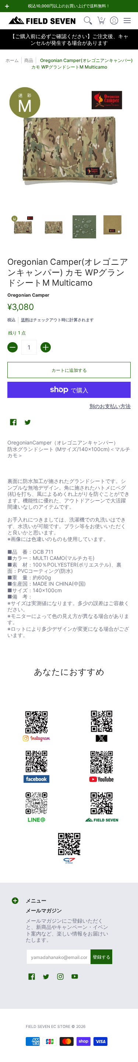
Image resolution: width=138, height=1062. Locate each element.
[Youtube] (102, 765)
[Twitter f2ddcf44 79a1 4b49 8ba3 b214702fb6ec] (102, 725)
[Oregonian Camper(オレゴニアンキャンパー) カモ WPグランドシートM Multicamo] (23, 227)
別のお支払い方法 (110, 406)
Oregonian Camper (28, 295)
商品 (28, 60)
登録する (101, 957)
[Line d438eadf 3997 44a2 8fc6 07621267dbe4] (36, 805)
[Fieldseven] (102, 805)
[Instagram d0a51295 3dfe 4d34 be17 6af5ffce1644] (36, 725)
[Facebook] (36, 765)
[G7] (69, 846)
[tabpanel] (69, 540)
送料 (25, 319)
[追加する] (45, 347)
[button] (101, 20)
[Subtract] (12, 347)
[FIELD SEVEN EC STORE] (42, 20)
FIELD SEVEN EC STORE (48, 1026)
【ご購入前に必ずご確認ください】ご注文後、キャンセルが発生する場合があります (69, 39)
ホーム (12, 60)
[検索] (88, 20)
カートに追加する (69, 370)
